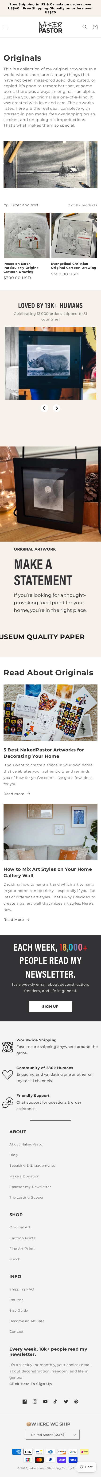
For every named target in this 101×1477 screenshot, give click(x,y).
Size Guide (18, 1310)
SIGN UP (50, 1006)
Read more (14, 794)
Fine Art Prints (22, 1248)
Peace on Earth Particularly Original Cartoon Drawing (22, 268)
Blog (13, 1155)
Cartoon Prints (22, 1238)
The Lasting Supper (26, 1197)
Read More (14, 919)
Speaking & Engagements (32, 1165)
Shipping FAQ (21, 1289)
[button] (6, 27)
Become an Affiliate (26, 1321)
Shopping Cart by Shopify (65, 1468)
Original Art (20, 1227)
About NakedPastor (26, 1144)
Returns (16, 1300)
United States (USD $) (48, 1435)
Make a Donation (24, 1176)
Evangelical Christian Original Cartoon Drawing (73, 266)
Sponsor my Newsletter (30, 1187)
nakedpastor (38, 1468)
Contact (16, 1331)
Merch (14, 1259)
